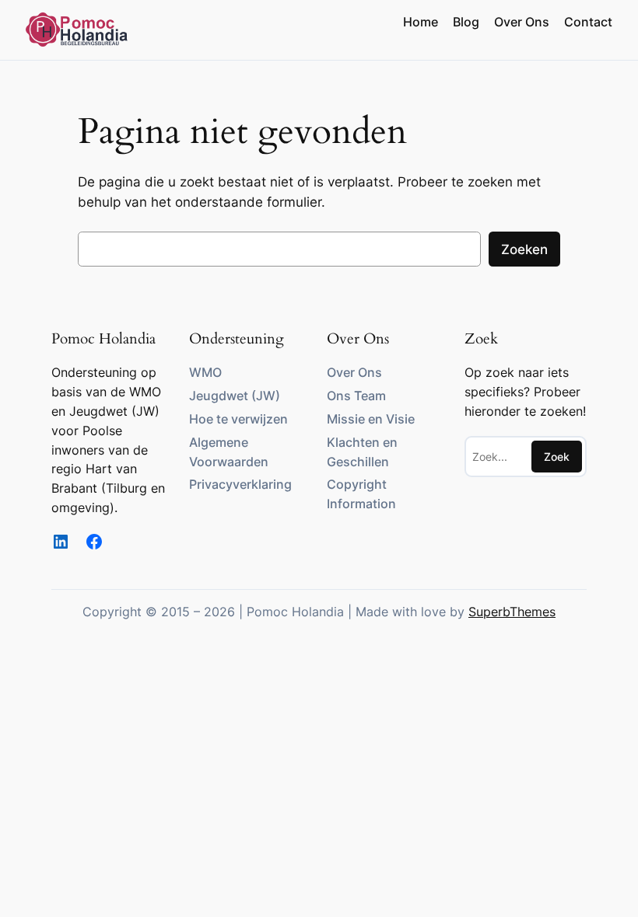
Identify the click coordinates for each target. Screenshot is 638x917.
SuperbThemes (512, 611)
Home (420, 22)
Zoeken (524, 249)
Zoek (557, 456)
